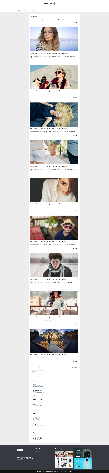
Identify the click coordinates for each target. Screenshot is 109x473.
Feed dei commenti (38, 438)
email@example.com (28, 0)
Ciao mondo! (34, 17)
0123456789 (20, 0)
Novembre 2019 (37, 417)
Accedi (36, 436)
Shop (81, 0)
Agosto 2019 (37, 418)
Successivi (74, 367)
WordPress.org (37, 439)
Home (70, 0)
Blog (73, 0)
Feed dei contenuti (38, 437)
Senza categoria (37, 427)
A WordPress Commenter (39, 405)
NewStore (64, 471)
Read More (75, 22)
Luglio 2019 (37, 419)
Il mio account (77, 0)
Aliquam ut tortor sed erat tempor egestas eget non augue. (48, 53)
